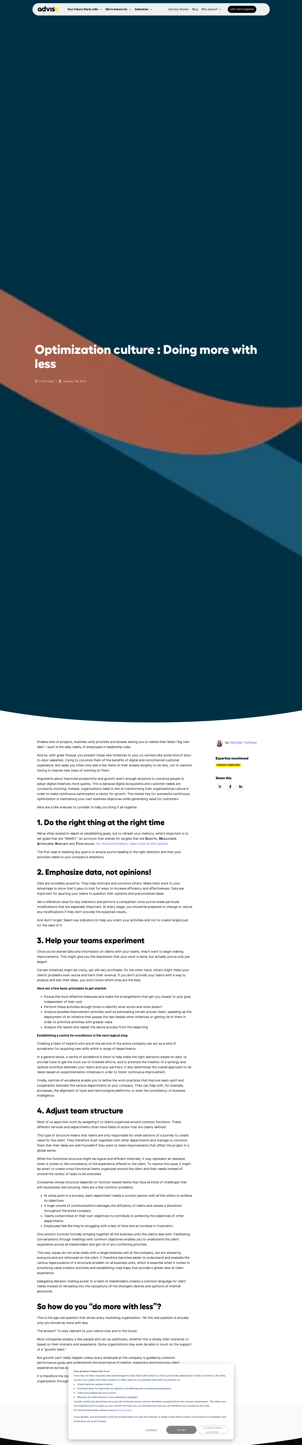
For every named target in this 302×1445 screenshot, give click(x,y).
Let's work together (242, 9)
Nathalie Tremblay (243, 742)
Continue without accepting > (213, 1430)
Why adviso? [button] (209, 9)
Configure (151, 1429)
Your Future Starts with (82, 9)
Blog (195, 9)
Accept (181, 1429)
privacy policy (124, 1410)
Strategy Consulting (228, 765)
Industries (141, 9)
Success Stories (178, 9)
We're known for (116, 9)
